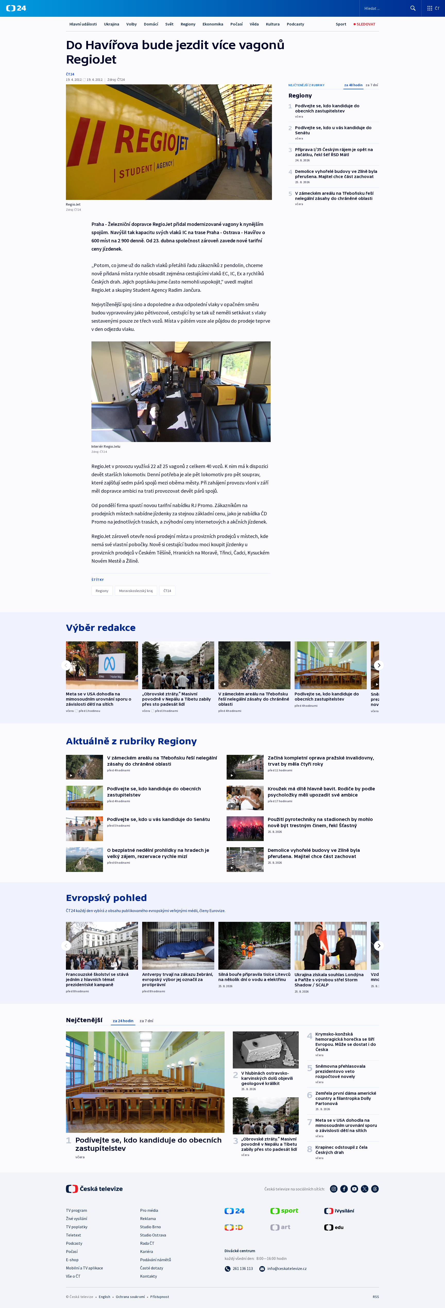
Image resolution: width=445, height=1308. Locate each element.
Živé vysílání (76, 1218)
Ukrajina (111, 23)
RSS (376, 1296)
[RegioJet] (169, 142)
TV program (76, 1210)
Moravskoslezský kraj (136, 590)
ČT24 (70, 74)
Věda (254, 23)
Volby (131, 23)
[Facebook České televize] (344, 1189)
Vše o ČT (73, 1276)
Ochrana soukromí (130, 1296)
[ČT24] (16, 8)
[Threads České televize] (375, 1189)
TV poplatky (76, 1226)
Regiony (188, 23)
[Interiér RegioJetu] (181, 391)
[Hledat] (413, 8)
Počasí (236, 23)
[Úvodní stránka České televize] (95, 1189)
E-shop (72, 1259)
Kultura (273, 23)
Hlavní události (83, 23)
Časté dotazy (151, 1267)
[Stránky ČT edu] (333, 1227)
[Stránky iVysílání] (339, 1210)
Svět (169, 23)
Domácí (151, 23)
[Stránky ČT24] (234, 1210)
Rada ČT (147, 1243)
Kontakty (148, 1276)
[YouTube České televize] (354, 1189)
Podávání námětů (155, 1259)
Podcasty (295, 23)
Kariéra (146, 1251)
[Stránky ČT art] (280, 1227)
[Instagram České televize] (334, 1189)
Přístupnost (159, 1296)
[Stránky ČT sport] (284, 1210)
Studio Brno (150, 1226)
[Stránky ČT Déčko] (234, 1227)
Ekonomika (213, 23)
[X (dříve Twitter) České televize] (365, 1189)
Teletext (73, 1235)
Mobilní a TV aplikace (84, 1267)
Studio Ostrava (153, 1235)
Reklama (148, 1218)
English (104, 1296)
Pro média (149, 1210)
